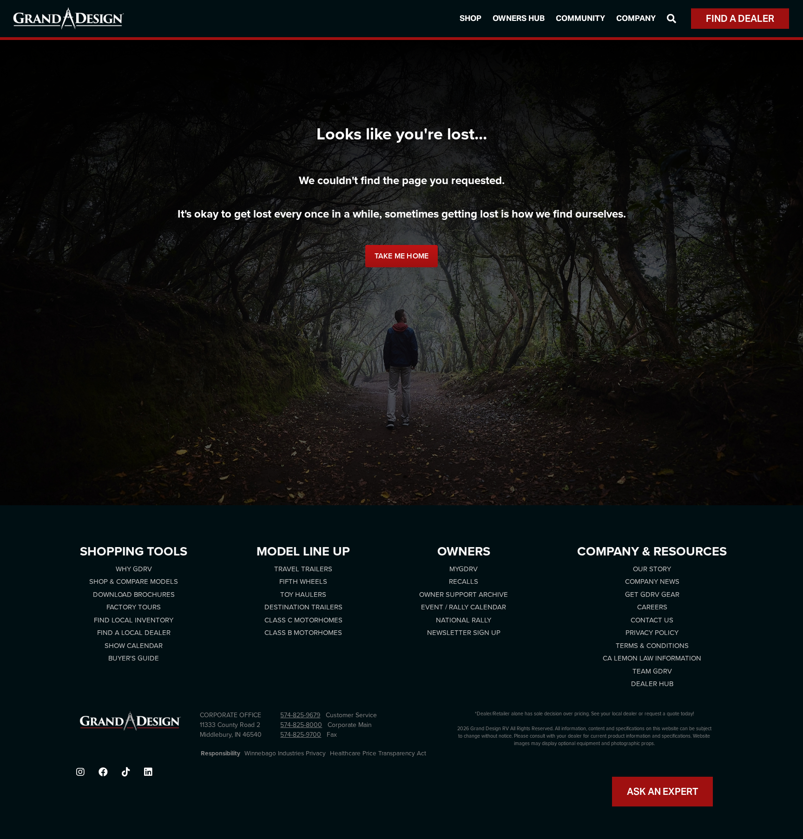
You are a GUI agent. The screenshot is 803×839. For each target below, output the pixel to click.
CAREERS (652, 607)
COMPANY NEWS (652, 581)
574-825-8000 (301, 725)
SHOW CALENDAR (134, 645)
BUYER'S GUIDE (133, 658)
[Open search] (671, 18)
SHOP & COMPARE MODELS (133, 581)
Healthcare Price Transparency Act (378, 753)
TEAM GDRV (652, 671)
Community (580, 18)
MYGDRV (463, 569)
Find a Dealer (740, 19)
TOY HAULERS (303, 594)
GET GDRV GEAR (652, 594)
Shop (470, 18)
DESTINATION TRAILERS (303, 607)
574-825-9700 (300, 735)
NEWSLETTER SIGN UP (463, 632)
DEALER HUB (652, 684)
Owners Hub (519, 18)
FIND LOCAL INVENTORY (133, 620)
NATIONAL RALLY (463, 620)
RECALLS (463, 581)
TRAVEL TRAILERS (303, 569)
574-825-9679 (300, 715)
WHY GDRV (134, 569)
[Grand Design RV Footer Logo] (130, 723)
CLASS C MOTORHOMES (303, 620)
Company (636, 18)
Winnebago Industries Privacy (285, 753)
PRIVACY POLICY (651, 632)
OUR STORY (652, 569)
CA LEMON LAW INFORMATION (652, 658)
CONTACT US (652, 620)
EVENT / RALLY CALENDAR (463, 607)
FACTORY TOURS (133, 607)
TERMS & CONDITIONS (652, 645)
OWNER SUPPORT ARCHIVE (463, 594)
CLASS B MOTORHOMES (303, 632)
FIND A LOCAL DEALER (134, 632)
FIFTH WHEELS (303, 581)
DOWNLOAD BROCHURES (134, 594)
